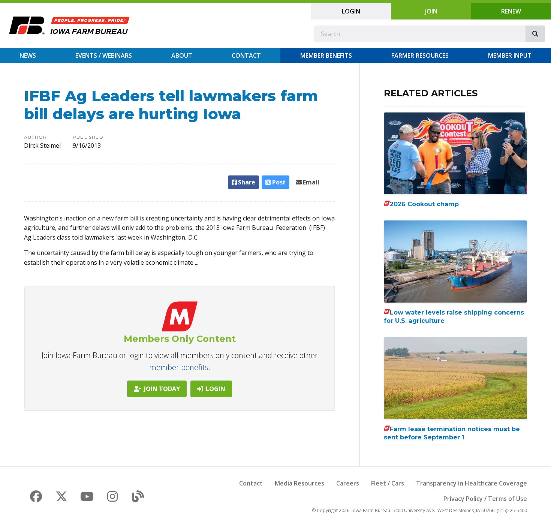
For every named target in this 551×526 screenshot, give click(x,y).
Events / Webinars (103, 55)
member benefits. (179, 367)
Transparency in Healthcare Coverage (471, 483)
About (181, 55)
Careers (347, 483)
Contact (246, 55)
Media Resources (299, 483)
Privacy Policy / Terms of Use (485, 499)
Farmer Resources (420, 55)
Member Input (510, 55)
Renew (511, 11)
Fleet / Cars (387, 483)
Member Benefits (326, 55)
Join (431, 11)
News (27, 55)
